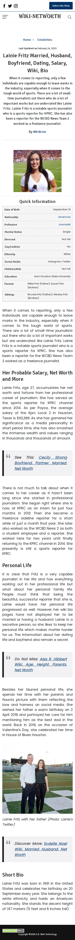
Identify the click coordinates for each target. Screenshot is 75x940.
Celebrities (44, 40)
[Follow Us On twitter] (10, 6)
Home (27, 40)
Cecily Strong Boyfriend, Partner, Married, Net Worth (40, 463)
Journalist (64, 224)
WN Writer (39, 132)
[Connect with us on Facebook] (4, 6)
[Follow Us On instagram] (16, 6)
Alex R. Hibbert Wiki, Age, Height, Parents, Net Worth (40, 664)
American (64, 217)
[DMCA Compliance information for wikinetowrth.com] (37, 931)
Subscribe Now (61, 5)
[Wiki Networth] (39, 16)
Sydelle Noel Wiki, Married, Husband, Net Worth (40, 849)
